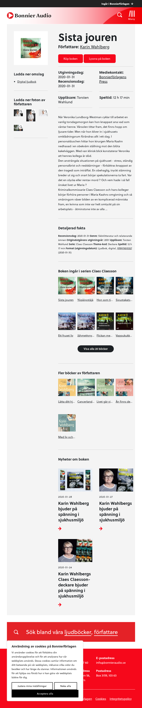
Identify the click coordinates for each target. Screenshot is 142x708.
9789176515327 (124, 248)
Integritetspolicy (121, 699)
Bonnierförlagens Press (112, 79)
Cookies (100, 699)
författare (106, 632)
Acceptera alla (45, 693)
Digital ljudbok (26, 82)
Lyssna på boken (99, 59)
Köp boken (71, 59)
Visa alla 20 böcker (96, 349)
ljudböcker (77, 632)
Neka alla (65, 686)
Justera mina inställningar (32, 686)
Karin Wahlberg (94, 46)
